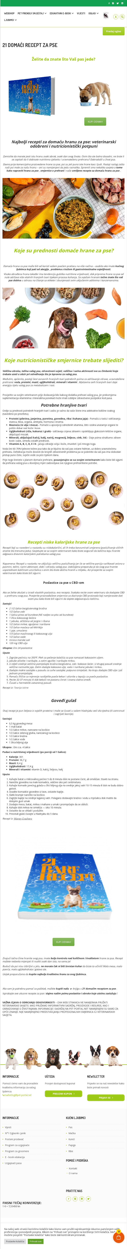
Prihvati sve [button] (36, 1241)
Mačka (72, 1133)
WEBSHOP (9, 13)
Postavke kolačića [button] (15, 1241)
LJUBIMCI (9, 20)
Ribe (70, 1151)
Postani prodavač (14, 1139)
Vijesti (8, 1127)
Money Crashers (23, 818)
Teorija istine (21, 687)
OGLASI (92, 13)
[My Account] (115, 16)
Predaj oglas (113, 31)
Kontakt (73, 1168)
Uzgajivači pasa (13, 1163)
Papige (72, 1145)
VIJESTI (81, 13)
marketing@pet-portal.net (18, 1095)
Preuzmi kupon (62, 1093)
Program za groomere (17, 1151)
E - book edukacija (15, 1157)
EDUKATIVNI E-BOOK (60, 13)
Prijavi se (104, 1097)
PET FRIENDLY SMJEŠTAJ (31, 13)
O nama (73, 1173)
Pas (70, 1127)
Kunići (71, 1139)
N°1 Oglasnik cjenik (15, 1133)
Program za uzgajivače (17, 1145)
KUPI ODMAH (95, 121)
